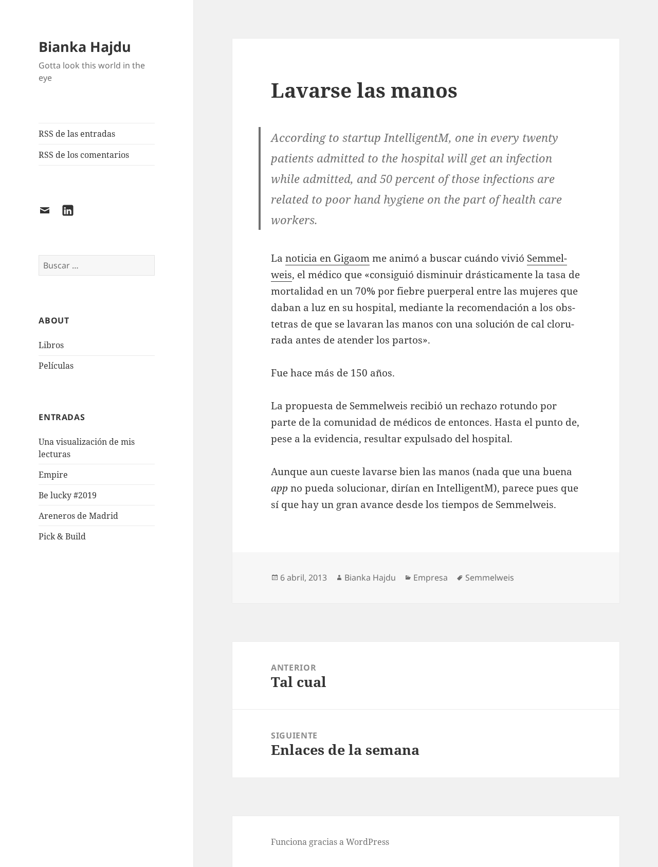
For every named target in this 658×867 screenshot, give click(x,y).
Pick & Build (62, 536)
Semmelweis (489, 577)
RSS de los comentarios (84, 154)
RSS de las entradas (77, 133)
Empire (53, 474)
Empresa (430, 577)
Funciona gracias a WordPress (330, 841)
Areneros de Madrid (78, 515)
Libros (51, 345)
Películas (56, 365)
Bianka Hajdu (85, 46)
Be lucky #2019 (68, 495)
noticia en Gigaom (327, 258)
